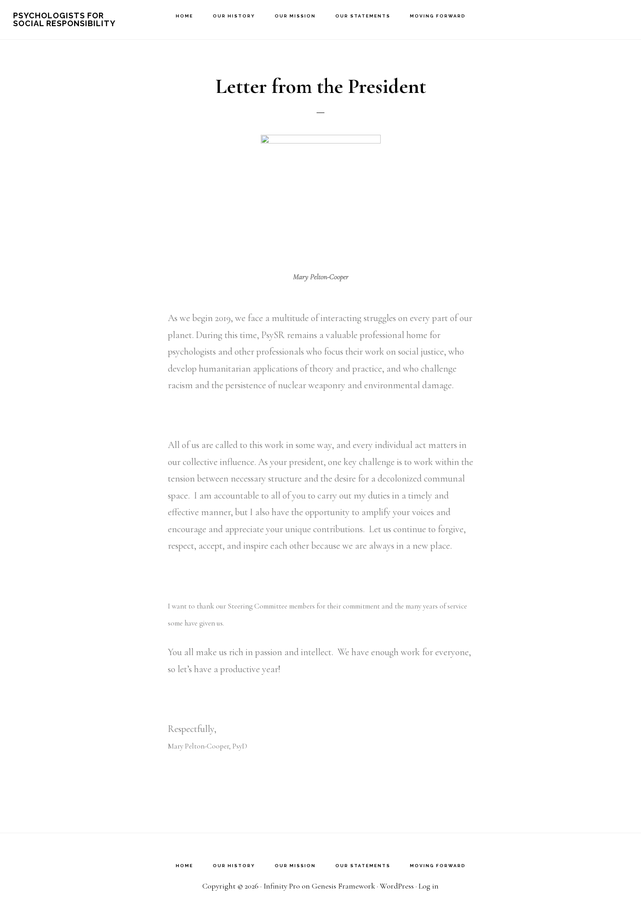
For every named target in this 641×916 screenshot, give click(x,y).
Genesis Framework (343, 886)
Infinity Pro (281, 886)
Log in (429, 886)
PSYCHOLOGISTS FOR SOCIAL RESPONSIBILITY (64, 19)
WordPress (397, 886)
